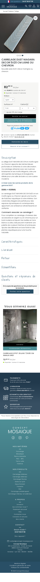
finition (6, 96)
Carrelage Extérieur (20, 477)
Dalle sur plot (20, 481)
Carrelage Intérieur (20, 474)
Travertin (20, 486)
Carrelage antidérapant (20, 491)
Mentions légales (20, 563)
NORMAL (12, 189)
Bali (20, 489)
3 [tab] (21, 55)
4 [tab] (22, 55)
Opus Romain (20, 484)
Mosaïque (20, 454)
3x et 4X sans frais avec (20, 382)
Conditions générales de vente (20, 565)
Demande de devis (20, 142)
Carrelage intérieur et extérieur (20, 494)
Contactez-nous (20, 514)
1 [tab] (17, 55)
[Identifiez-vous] (34, 6)
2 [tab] (19, 55)
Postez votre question (20, 291)
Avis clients (20, 519)
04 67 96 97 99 (27, 1)
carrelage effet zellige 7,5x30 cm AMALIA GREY (18, 354)
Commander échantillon (20, 348)
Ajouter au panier (20, 116)
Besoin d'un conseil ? (20, 146)
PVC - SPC (20, 459)
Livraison (20, 504)
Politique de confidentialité (20, 567)
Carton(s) (24, 104)
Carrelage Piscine (20, 479)
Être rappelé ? (20, 536)
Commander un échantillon (20, 120)
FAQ (20, 512)
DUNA (4, 189)
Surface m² (8, 104)
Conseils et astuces (20, 517)
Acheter (20, 345)
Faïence (20, 464)
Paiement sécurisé (20, 509)
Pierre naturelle (20, 456)
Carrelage (20, 451)
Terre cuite (20, 461)
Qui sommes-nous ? (20, 507)
